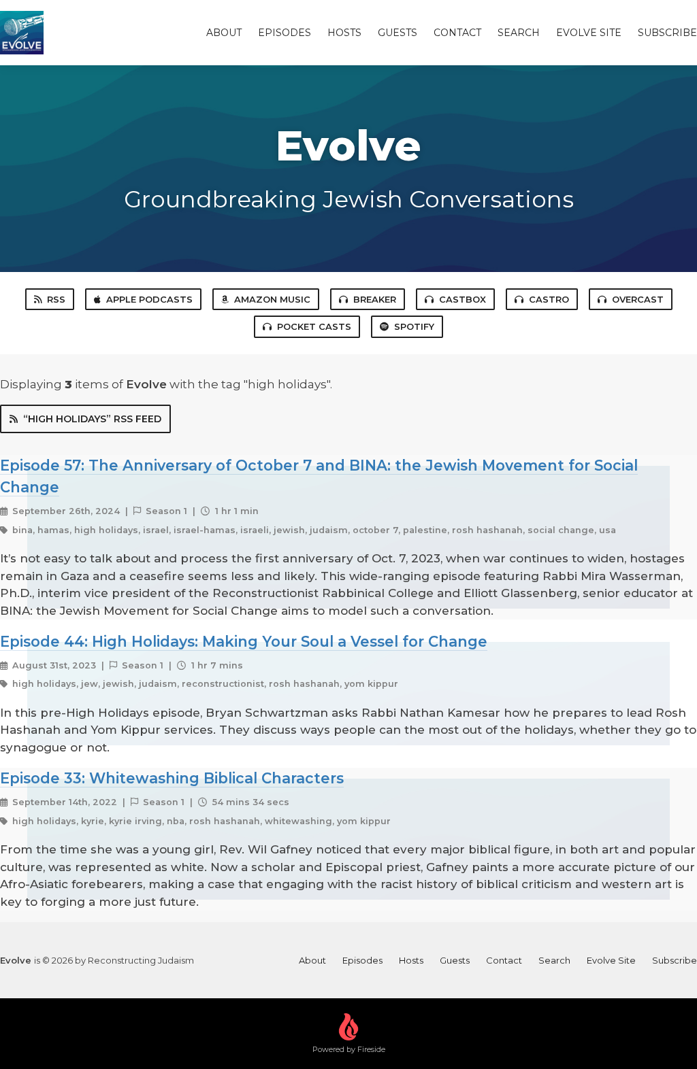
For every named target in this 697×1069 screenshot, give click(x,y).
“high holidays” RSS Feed (92, 419)
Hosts (344, 33)
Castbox (462, 299)
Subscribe (667, 33)
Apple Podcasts (149, 299)
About (224, 33)
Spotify (414, 326)
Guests (397, 33)
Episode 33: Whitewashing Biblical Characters (172, 778)
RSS (56, 299)
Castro (549, 299)
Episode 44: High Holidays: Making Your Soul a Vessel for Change (243, 641)
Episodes (284, 33)
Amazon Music (272, 299)
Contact (457, 33)
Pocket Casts (314, 326)
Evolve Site (588, 33)
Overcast (638, 299)
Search (519, 33)
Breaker (374, 299)
